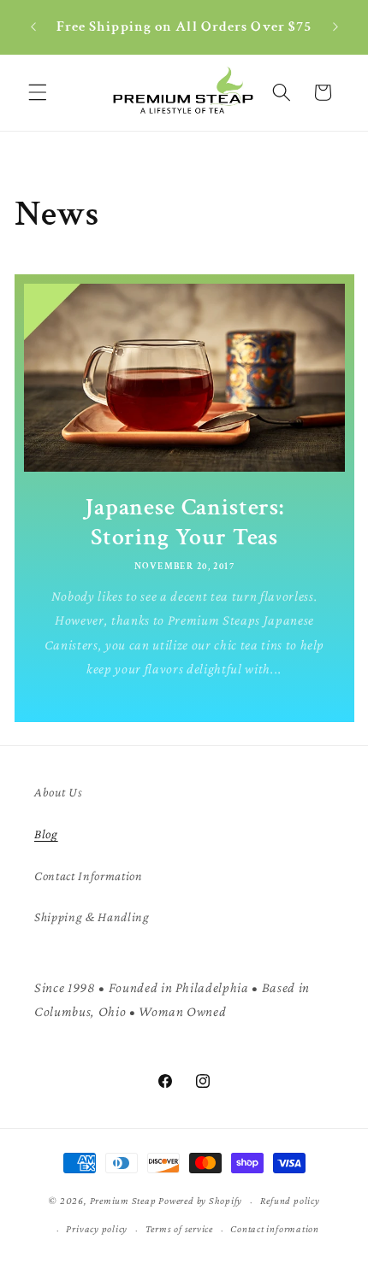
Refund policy (290, 1201)
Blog (46, 833)
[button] (37, 92)
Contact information (274, 1229)
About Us (58, 791)
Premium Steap (123, 1201)
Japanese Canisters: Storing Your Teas (184, 522)
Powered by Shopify (200, 1201)
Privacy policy (97, 1229)
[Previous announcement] (33, 27)
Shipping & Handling (92, 916)
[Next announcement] (335, 27)
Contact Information (88, 875)
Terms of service (179, 1229)
